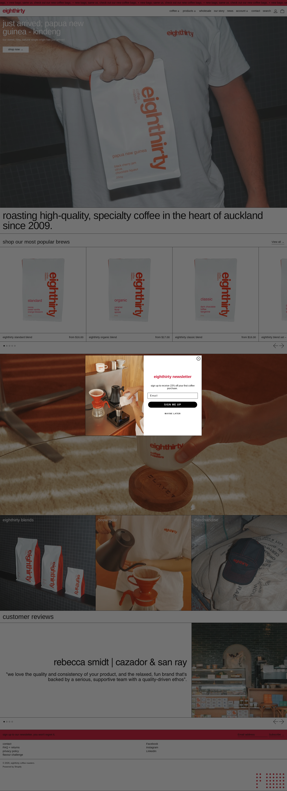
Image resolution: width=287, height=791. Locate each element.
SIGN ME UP (172, 404)
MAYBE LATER (173, 414)
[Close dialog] (198, 358)
